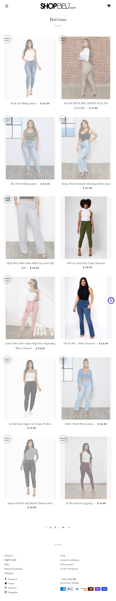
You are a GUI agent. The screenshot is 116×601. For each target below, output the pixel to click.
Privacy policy (67, 564)
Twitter (11, 583)
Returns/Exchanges (14, 568)
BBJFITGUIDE (11, 560)
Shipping (9, 573)
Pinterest (12, 588)
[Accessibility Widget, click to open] (111, 300)
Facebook (12, 579)
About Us (9, 555)
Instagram (13, 592)
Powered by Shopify (69, 583)
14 (63, 527)
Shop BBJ (72, 579)
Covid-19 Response (69, 568)
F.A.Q (62, 555)
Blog (7, 564)
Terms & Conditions (69, 560)
